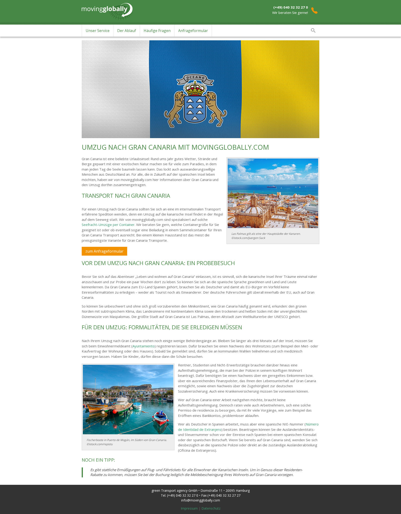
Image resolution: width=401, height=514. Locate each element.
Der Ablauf (126, 30)
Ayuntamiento (144, 346)
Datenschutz (210, 508)
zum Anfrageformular (104, 251)
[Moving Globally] (107, 10)
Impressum (189, 508)
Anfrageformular (193, 30)
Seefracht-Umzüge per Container (108, 224)
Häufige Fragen (157, 30)
